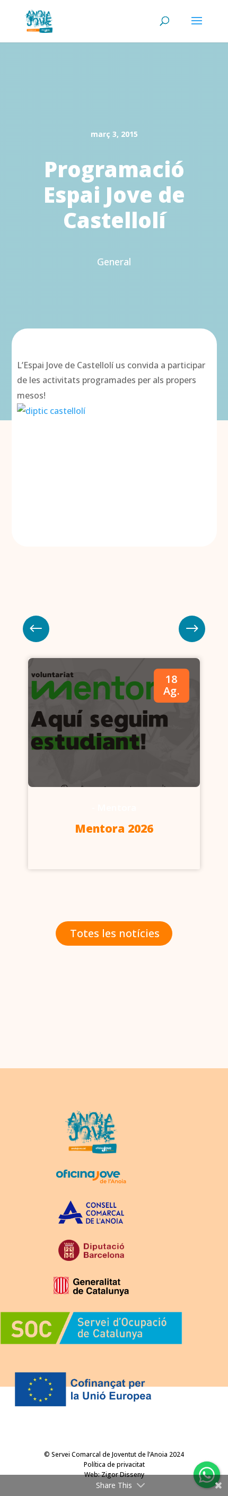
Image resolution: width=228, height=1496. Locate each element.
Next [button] (36, 629)
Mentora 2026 (114, 828)
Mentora (116, 807)
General (114, 261)
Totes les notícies (115, 933)
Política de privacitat (114, 1464)
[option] (114, 763)
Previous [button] (192, 629)
